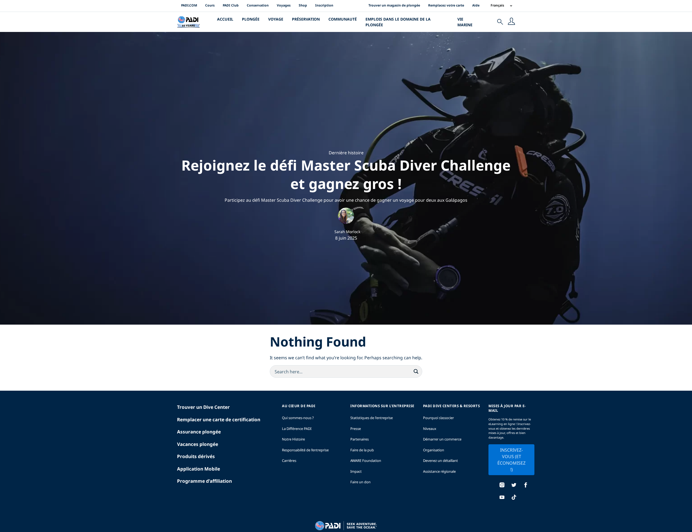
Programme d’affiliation (204, 481)
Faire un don (360, 481)
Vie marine (465, 22)
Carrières (289, 460)
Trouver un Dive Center (203, 407)
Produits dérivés (196, 456)
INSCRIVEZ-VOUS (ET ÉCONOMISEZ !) (511, 459)
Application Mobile (198, 469)
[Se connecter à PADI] (511, 22)
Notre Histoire (293, 439)
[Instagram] (502, 485)
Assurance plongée (199, 432)
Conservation (258, 5)
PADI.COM (189, 5)
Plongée (251, 19)
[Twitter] (514, 485)
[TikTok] (514, 498)
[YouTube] (502, 498)
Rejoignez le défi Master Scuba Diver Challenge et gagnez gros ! (346, 174)
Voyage (275, 19)
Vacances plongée (197, 444)
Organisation (433, 450)
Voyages (284, 5)
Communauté (342, 19)
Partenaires (359, 439)
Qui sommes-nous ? (298, 417)
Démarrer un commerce (442, 439)
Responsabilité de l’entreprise (305, 450)
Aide (476, 5)
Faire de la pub (362, 450)
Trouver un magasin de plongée (394, 5)
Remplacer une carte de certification (218, 419)
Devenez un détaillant (440, 460)
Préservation (306, 19)
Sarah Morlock (347, 231)
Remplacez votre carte (446, 5)
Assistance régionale (439, 471)
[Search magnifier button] (416, 371)
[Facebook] (525, 485)
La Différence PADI (296, 428)
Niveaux (429, 428)
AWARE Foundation (365, 460)
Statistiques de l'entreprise (371, 417)
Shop (303, 5)
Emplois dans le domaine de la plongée (398, 22)
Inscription (324, 5)
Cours (210, 5)
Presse (355, 428)
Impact (356, 471)
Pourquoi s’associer (438, 417)
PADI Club (231, 5)
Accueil (225, 19)
